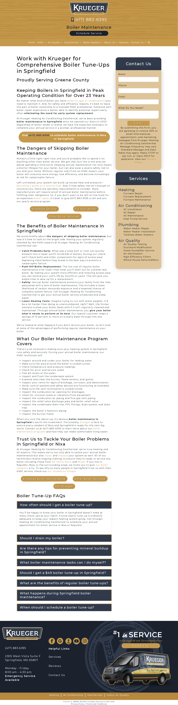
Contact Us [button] (137, 42)
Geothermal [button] (71, 42)
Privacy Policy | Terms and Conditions (89, 704)
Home (31, 42)
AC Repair (130, 212)
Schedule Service (89, 33)
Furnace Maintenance (137, 200)
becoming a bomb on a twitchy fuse (39, 186)
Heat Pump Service (136, 219)
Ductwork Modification (138, 247)
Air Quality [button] (54, 42)
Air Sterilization (133, 253)
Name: (122, 74)
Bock (68, 462)
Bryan (81, 462)
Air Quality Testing (135, 244)
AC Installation (133, 209)
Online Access (80, 702)
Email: (122, 96)
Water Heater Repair (136, 228)
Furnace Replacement (137, 196)
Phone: (122, 85)
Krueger (85, 422)
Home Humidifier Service (139, 250)
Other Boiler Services (64, 216)
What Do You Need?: (131, 108)
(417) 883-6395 (90, 19)
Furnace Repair (133, 193)
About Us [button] (110, 42)
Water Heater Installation (140, 231)
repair (48, 455)
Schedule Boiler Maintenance (44, 478)
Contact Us (141, 645)
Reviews (124, 42)
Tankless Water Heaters (138, 235)
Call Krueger (64, 486)
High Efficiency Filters (137, 257)
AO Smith (58, 462)
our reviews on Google (62, 471)
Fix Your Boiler (86, 208)
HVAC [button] (40, 42)
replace (63, 455)
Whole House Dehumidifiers (141, 260)
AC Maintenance (134, 215)
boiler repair (41, 198)
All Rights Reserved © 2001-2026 (101, 701)
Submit (138, 123)
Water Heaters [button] (91, 42)
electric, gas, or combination (86, 101)
